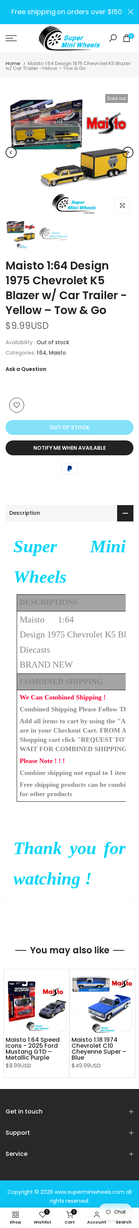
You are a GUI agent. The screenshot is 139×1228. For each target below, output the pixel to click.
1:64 (41, 352)
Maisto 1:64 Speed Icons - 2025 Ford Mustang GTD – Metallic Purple (33, 1048)
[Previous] (11, 152)
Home (13, 63)
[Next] (127, 152)
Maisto (57, 352)
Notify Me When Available (69, 448)
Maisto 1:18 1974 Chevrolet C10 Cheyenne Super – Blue (99, 1048)
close (130, 11)
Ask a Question (26, 369)
